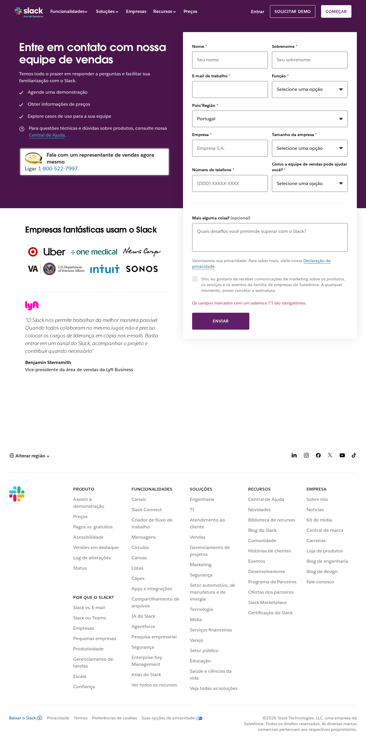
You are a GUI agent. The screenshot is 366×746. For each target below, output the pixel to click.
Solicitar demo (292, 11)
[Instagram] (306, 456)
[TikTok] (354, 456)
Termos (80, 718)
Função (280, 75)
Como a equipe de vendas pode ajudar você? (309, 167)
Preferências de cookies (114, 718)
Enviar (221, 321)
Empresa (202, 134)
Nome (199, 46)
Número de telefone (213, 169)
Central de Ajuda (47, 135)
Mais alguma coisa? (221, 218)
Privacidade (58, 718)
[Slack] (29, 11)
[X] (330, 456)
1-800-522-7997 (58, 168)
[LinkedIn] (294, 456)
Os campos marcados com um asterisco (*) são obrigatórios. (249, 303)
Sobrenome (284, 46)
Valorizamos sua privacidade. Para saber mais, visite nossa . (261, 263)
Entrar (257, 11)
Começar (336, 11)
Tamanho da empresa (294, 134)
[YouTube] (342, 456)
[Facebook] (318, 456)
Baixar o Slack (22, 718)
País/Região (205, 105)
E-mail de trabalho (211, 75)
